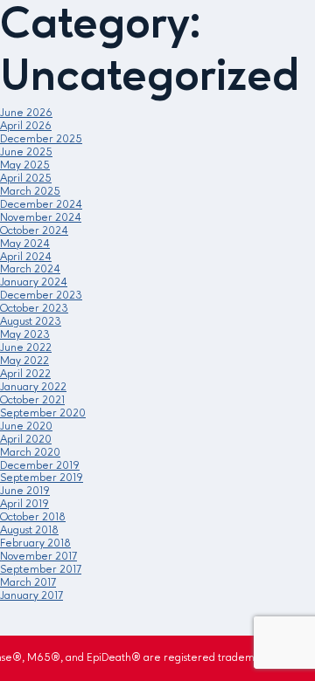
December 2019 (40, 465)
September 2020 (43, 413)
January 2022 (33, 387)
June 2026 (26, 113)
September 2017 (40, 569)
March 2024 (30, 269)
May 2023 (25, 334)
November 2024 (40, 218)
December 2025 (41, 139)
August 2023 (30, 321)
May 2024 (25, 244)
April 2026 (26, 126)
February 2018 (35, 543)
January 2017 (31, 596)
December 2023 (41, 295)
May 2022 (24, 361)
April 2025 (26, 178)
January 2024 (33, 282)
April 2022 (25, 374)
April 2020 (26, 439)
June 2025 (26, 152)
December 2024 (41, 204)
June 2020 (26, 426)
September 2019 (41, 478)
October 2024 (34, 231)
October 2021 (32, 400)
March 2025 (30, 191)
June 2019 (25, 491)
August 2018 (29, 530)
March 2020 (30, 452)
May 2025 (25, 165)
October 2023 (34, 308)
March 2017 (28, 582)
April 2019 (24, 504)
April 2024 (26, 257)
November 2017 (38, 556)
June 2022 (26, 348)
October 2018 (33, 517)
